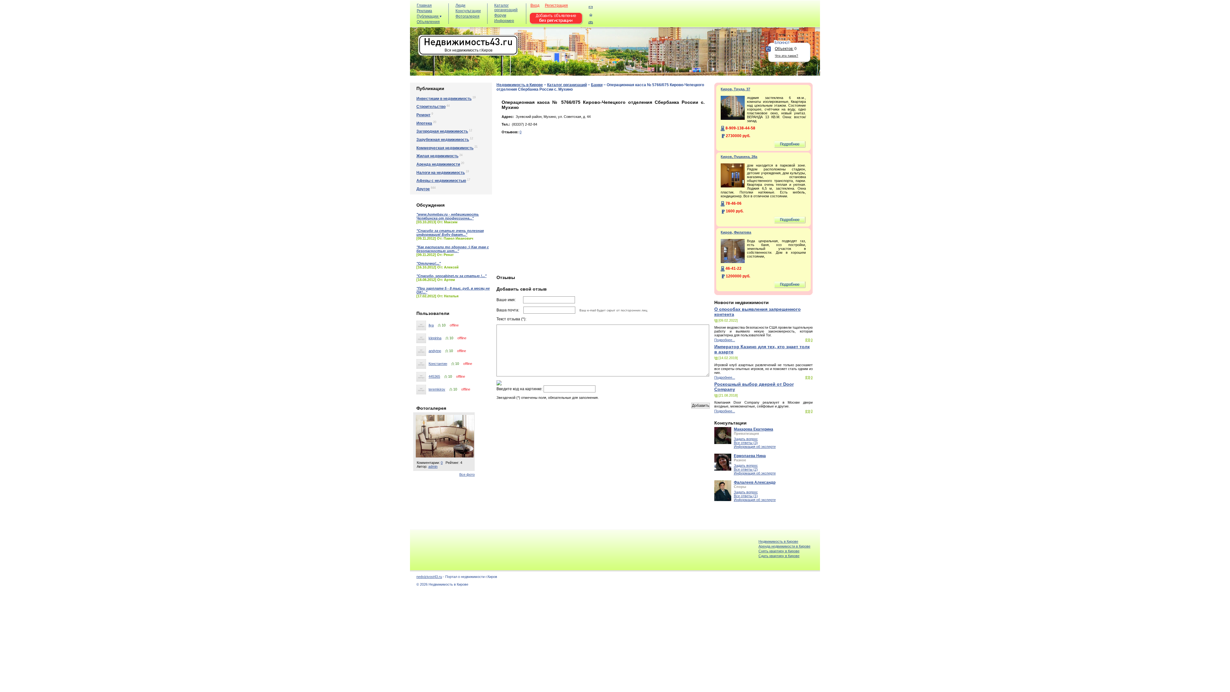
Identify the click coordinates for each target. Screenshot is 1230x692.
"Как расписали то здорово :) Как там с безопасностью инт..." (452, 249)
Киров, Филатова (736, 232)
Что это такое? (786, 55)
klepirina (435, 338)
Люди (460, 5)
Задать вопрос (746, 439)
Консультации (468, 11)
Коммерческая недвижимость (444, 148)
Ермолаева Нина (750, 456)
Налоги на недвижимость (440, 172)
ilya (431, 325)
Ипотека (424, 123)
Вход (534, 5)
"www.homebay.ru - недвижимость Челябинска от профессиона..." (447, 216)
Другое (423, 189)
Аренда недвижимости (438, 164)
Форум (500, 15)
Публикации (428, 16)
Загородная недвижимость (442, 131)
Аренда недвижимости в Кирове (784, 546)
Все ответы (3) (746, 443)
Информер (504, 21)
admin (433, 466)
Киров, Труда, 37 (735, 89)
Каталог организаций (506, 7)
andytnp (435, 351)
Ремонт (423, 115)
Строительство (431, 106)
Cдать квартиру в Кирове (779, 556)
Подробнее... (724, 340)
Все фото (467, 474)
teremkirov (437, 389)
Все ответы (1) (746, 496)
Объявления (428, 22)
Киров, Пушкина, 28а (739, 157)
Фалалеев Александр (754, 482)
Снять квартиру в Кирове (779, 551)
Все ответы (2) (746, 469)
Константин (438, 364)
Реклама (424, 11)
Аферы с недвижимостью (441, 180)
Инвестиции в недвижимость (444, 98)
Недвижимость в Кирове (519, 85)
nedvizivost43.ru (429, 577)
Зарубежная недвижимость (442, 139)
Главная (424, 5)
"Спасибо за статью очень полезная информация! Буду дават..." (450, 232)
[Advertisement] (701, 16)
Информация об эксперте (755, 447)
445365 (434, 376)
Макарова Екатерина (753, 429)
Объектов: (784, 48)
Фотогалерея (467, 16)
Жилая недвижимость (437, 156)
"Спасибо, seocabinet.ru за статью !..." (451, 276)
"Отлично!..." (428, 263)
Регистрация (556, 5)
